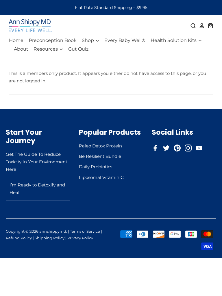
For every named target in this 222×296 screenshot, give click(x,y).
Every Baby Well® (124, 40)
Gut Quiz (78, 49)
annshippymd (52, 231)
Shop (88, 40)
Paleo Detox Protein (100, 146)
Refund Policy (19, 238)
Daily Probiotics (95, 166)
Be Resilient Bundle (100, 156)
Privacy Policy (80, 238)
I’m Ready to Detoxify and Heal (37, 188)
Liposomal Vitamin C (101, 177)
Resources (46, 49)
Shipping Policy (49, 238)
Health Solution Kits (174, 40)
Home (16, 40)
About (21, 49)
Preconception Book (53, 40)
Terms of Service (85, 231)
